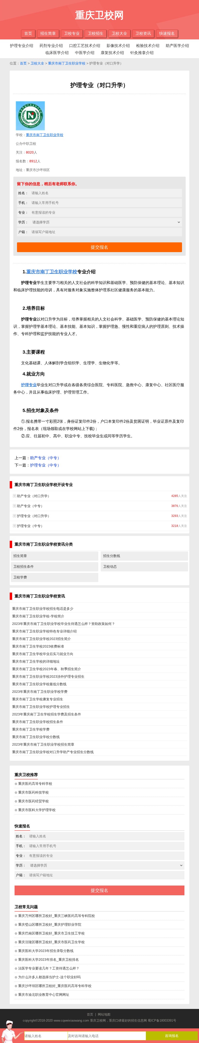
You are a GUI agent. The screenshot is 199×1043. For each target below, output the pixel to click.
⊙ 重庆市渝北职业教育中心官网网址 (42, 995)
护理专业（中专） (45, 465)
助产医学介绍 (177, 46)
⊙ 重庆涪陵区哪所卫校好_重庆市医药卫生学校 (50, 942)
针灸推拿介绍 (142, 53)
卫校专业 (72, 33)
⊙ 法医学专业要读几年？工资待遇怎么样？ (47, 968)
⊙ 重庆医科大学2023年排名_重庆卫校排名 (47, 959)
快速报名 (167, 33)
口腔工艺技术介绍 (84, 46)
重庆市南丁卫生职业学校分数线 (36, 737)
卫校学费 (20, 577)
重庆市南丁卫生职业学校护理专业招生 (41, 707)
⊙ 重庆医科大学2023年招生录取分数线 (44, 951)
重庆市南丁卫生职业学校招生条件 (37, 722)
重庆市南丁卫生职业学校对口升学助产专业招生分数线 (53, 752)
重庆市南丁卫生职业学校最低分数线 (39, 684)
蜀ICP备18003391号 (162, 1020)
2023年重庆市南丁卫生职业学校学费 (39, 692)
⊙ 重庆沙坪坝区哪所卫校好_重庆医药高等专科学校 (53, 986)
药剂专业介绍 (51, 46)
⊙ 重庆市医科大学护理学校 (35, 810)
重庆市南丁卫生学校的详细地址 (36, 661)
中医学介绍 (84, 53)
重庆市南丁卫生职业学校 (66, 63)
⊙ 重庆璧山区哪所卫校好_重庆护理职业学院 (48, 924)
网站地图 (104, 1014)
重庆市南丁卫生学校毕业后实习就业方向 (42, 654)
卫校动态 (110, 566)
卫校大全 (119, 33)
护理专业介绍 (21, 46)
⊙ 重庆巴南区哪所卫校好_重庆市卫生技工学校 (50, 933)
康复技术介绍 (112, 53)
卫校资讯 (143, 33)
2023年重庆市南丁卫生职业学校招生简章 (43, 744)
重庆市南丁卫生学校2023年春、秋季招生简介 (46, 669)
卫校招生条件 (23, 566)
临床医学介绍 (57, 53)
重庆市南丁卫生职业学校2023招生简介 (41, 639)
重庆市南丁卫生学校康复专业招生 (37, 699)
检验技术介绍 (147, 46)
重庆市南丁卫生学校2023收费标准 (38, 646)
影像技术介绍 (118, 46)
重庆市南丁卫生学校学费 (31, 729)
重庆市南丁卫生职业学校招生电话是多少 (42, 609)
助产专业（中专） (45, 458)
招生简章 (48, 33)
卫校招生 (95, 33)
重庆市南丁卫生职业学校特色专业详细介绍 (44, 631)
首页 (28, 33)
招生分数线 (111, 556)
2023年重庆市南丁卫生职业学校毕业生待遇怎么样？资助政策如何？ (63, 624)
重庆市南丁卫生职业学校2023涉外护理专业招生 (48, 676)
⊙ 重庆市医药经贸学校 (32, 801)
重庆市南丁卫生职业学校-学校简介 (38, 616)
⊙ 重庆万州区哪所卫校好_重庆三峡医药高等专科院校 (55, 916)
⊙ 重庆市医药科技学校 (32, 792)
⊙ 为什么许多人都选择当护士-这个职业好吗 (48, 977)
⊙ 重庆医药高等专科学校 (33, 784)
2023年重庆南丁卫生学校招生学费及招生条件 (46, 714)
